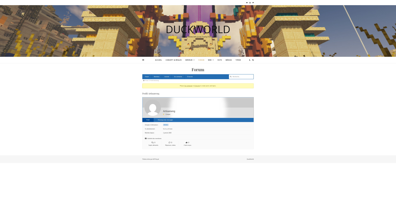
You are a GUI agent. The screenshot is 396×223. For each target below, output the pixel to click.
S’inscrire (190, 76)
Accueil (158, 60)
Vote (219, 60)
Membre (166, 124)
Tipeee (238, 60)
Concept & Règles (174, 60)
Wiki (210, 60)
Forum (201, 60)
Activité (166, 76)
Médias (229, 60)
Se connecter (178, 76)
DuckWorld (198, 29)
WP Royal (156, 159)
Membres (156, 76)
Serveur (188, 60)
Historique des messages (165, 120)
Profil (148, 120)
